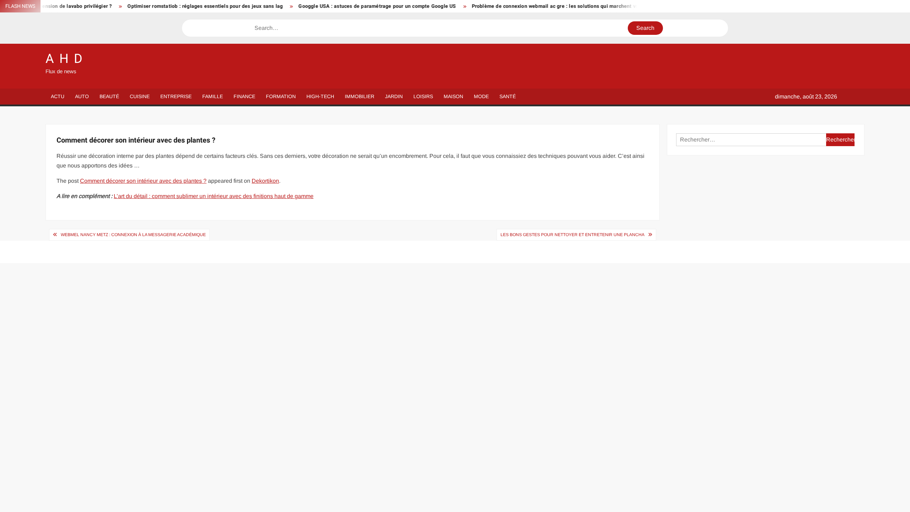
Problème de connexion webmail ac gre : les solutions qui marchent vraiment (545, 6)
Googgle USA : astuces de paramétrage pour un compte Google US (359, 6)
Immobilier (359, 96)
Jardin (394, 96)
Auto (82, 96)
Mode (481, 96)
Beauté (109, 96)
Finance (244, 96)
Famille (212, 96)
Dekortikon (265, 181)
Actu (57, 96)
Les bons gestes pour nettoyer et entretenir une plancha (572, 234)
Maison (453, 96)
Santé (507, 96)
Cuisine (140, 96)
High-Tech (320, 96)
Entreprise (176, 96)
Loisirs (423, 96)
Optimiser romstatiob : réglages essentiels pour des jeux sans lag (187, 6)
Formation (281, 96)
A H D (64, 58)
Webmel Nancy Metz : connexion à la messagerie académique (133, 234)
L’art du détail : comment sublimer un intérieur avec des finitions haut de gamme (214, 196)
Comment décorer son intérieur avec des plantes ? (143, 181)
